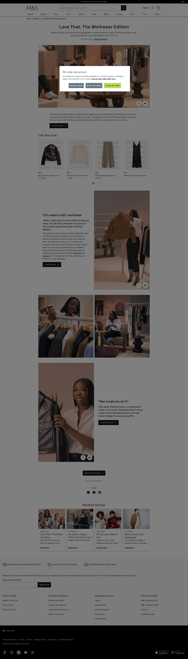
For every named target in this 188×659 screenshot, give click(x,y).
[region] (94, 79)
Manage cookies (76, 85)
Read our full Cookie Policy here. (103, 79)
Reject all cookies (94, 85)
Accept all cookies (112, 85)
